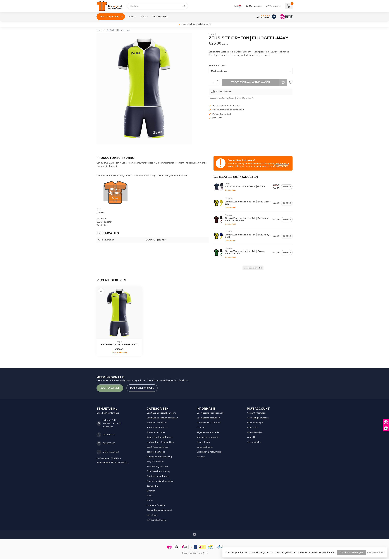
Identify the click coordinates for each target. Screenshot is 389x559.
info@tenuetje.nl (111, 452)
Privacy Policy (203, 442)
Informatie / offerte (156, 505)
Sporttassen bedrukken (158, 476)
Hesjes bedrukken (155, 461)
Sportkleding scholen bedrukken (162, 417)
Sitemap (201, 456)
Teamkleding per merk (157, 466)
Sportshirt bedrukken (157, 422)
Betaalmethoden (205, 447)
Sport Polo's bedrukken (158, 447)
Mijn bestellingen (255, 422)
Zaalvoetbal (152, 485)
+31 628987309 (280, 166)
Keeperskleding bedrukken (159, 437)
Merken (144, 16)
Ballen (150, 500)
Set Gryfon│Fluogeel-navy (118, 30)
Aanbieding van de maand (159, 510)
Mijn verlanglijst (254, 432)
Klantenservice (160, 16)
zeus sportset (253, 267)
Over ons (201, 427)
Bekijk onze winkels (142, 388)
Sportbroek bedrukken (157, 427)
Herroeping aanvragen (258, 417)
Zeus (211, 34)
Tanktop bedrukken (156, 451)
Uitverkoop (152, 515)
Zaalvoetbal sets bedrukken (160, 442)
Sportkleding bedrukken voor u (161, 412)
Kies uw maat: (217, 65)
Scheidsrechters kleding (158, 471)
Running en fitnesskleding (159, 456)
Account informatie (256, 412)
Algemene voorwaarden (208, 432)
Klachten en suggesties (208, 437)
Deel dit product (244, 98)
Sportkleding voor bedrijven (210, 412)
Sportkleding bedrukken (208, 417)
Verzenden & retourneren (209, 451)
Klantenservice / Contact (208, 422)
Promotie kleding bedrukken (160, 481)
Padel (149, 495)
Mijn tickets (252, 427)
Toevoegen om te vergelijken (221, 98)
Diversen (151, 490)
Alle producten (254, 442)
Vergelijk (251, 437)
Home (99, 30)
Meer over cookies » (375, 552)
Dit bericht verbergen (351, 552)
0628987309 (109, 434)
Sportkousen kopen (156, 432)
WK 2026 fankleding (156, 520)
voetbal (132, 16)
